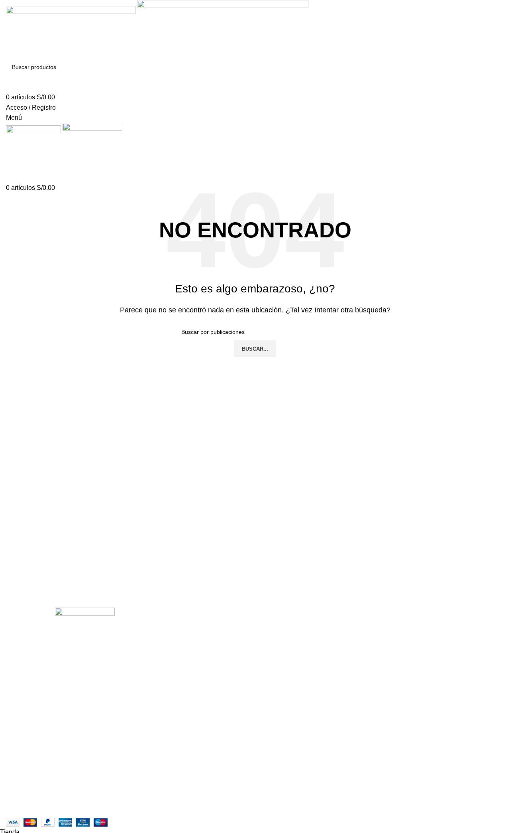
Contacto (189, 639)
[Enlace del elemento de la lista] (85, 739)
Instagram (190, 624)
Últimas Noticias (199, 654)
